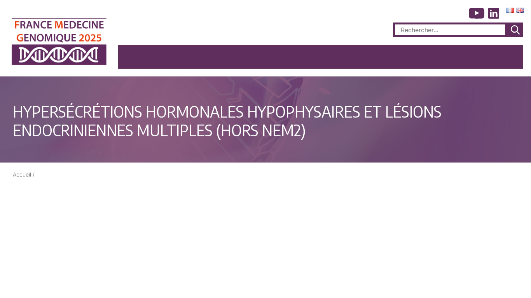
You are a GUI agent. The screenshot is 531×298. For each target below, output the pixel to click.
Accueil (22, 174)
